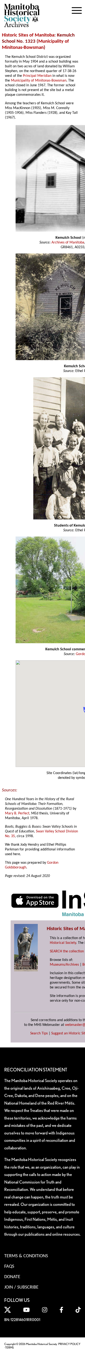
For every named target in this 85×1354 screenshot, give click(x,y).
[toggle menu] (77, 9)
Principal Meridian (37, 76)
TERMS (9, 1347)
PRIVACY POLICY (69, 1344)
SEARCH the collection (67, 951)
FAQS (9, 1266)
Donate (12, 1277)
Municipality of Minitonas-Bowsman (38, 81)
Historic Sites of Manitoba (28, 35)
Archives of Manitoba (67, 242)
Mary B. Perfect (17, 813)
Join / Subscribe (21, 1287)
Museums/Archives (64, 965)
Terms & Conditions (26, 1256)
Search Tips (39, 1033)
